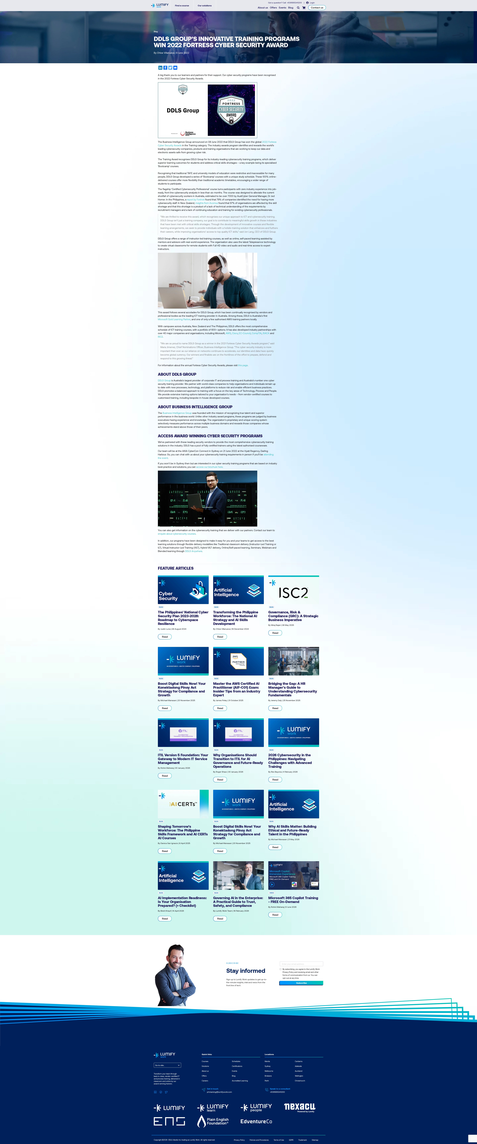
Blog (290, 7)
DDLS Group (164, 380)
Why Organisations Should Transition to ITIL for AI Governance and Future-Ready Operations (238, 761)
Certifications (237, 1066)
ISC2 (160, 336)
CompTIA (257, 333)
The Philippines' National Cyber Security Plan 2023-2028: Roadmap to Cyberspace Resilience (183, 618)
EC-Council (245, 333)
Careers (205, 1081)
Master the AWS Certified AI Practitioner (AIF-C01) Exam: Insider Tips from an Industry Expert (236, 689)
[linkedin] (160, 68)
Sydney (268, 1066)
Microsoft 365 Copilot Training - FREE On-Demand (293, 900)
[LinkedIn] (155, 1091)
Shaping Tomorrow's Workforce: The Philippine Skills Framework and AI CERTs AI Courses (183, 832)
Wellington (299, 1076)
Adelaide (298, 1066)
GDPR (291, 1140)
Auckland (298, 1071)
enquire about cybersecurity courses (177, 533)
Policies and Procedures (259, 1140)
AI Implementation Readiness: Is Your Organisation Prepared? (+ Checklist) (182, 902)
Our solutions (205, 5)
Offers (273, 7)
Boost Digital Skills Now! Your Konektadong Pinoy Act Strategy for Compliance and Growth (182, 689)
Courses (205, 1061)
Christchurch (300, 1081)
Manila (267, 1061)
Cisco (235, 333)
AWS (228, 333)
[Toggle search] (298, 7)
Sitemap (315, 1140)
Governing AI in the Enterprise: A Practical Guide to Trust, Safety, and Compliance (238, 902)
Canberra (298, 1061)
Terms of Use (279, 1140)
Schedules (236, 1061)
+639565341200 (294, 2)
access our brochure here (209, 466)
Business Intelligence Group (177, 412)
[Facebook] (160, 1091)
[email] (175, 68)
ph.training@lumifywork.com (219, 1092)
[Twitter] (166, 1091)
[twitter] (170, 68)
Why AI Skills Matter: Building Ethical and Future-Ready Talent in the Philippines (292, 830)
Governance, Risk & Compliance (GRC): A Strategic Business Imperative (293, 616)
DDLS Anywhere (193, 551)
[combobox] (155, 1065)
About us (263, 7)
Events (282, 7)
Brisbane (268, 1076)
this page (243, 365)
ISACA (266, 333)
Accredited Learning (240, 1081)
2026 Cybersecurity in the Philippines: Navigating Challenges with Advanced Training (290, 761)
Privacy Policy (239, 1140)
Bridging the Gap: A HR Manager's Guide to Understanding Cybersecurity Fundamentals (292, 689)
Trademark (302, 1140)
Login (312, 2)
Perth (267, 1081)
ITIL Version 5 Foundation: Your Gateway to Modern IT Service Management (183, 759)
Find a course (182, 5)
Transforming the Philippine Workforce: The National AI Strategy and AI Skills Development (235, 618)
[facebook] (165, 68)
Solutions (205, 1066)
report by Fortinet (196, 199)
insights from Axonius (206, 203)
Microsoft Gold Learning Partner (174, 319)
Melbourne (269, 1071)
